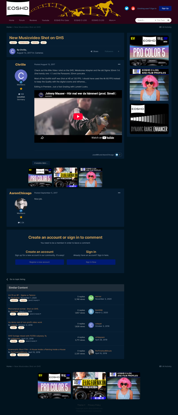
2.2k (22, 222)
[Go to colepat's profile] (91, 325)
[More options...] (119, 64)
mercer (98, 296)
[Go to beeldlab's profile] (91, 311)
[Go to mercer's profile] (91, 298)
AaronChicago (108, 155)
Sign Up (165, 8)
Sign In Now (91, 262)
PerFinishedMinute (19, 352)
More (111, 20)
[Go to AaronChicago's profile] (21, 204)
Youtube (45, 20)
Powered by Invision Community (89, 411)
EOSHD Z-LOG (98, 20)
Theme (80, 405)
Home (11, 20)
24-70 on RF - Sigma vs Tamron (21, 295)
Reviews (33, 20)
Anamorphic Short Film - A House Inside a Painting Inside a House (36, 349)
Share (95, 51)
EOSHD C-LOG (80, 20)
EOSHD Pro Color (61, 20)
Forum (22, 20)
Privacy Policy (94, 405)
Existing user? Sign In (147, 8)
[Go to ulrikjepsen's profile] (91, 338)
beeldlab (14, 311)
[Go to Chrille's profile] (12, 51)
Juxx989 (95, 155)
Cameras (39, 53)
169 (22, 94)
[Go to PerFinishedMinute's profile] (91, 352)
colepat (14, 325)
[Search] (168, 20)
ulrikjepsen (15, 338)
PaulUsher (15, 298)
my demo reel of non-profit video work (25, 322)
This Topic (161, 20)
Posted (44, 64)
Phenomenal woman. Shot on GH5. (23, 309)
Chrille (23, 50)
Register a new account (39, 262)
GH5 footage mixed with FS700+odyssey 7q (27, 336)
